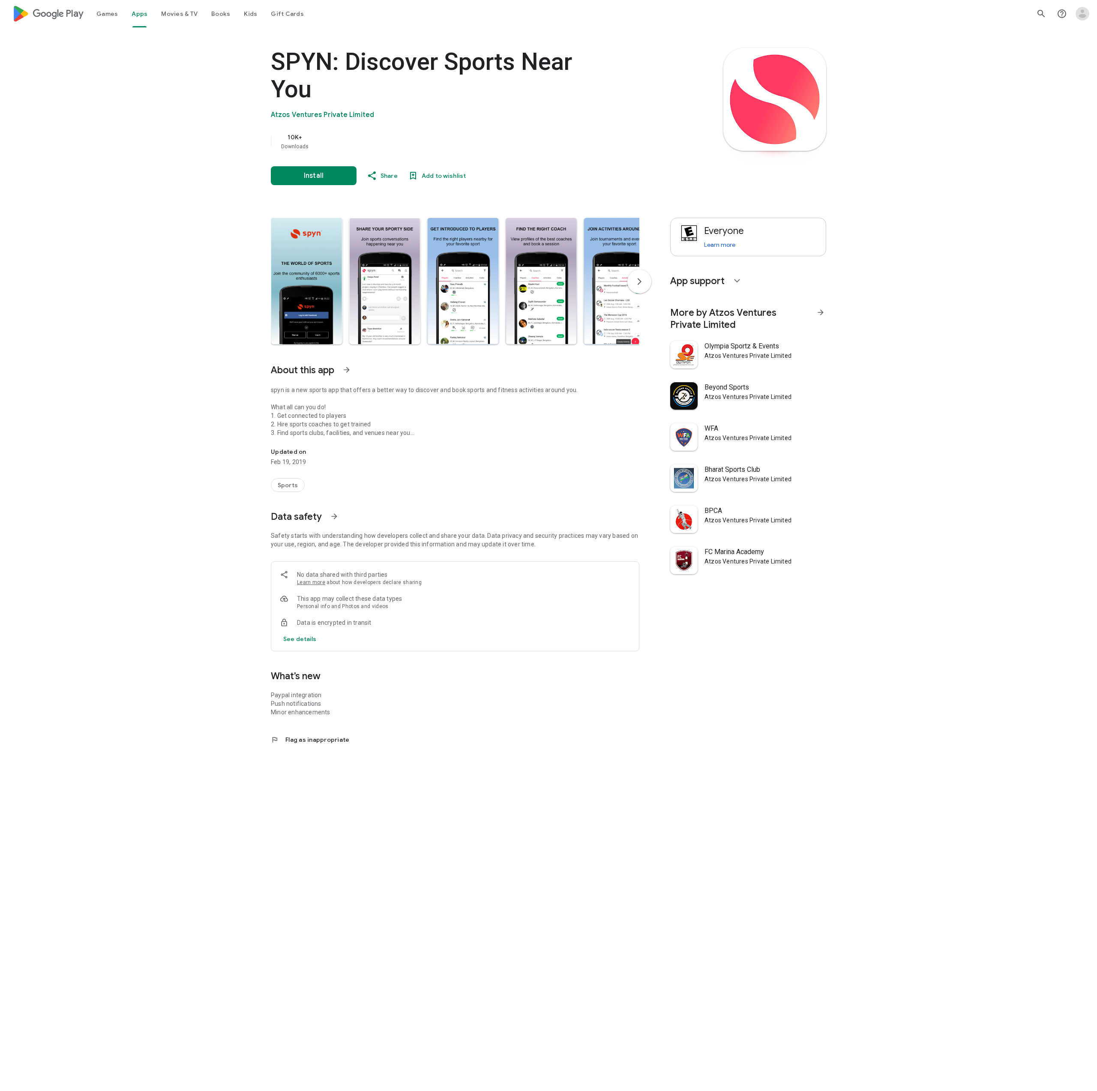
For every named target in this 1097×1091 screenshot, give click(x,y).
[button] (306, 281)
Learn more (311, 582)
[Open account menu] (1082, 13)
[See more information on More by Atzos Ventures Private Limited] (820, 312)
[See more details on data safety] (300, 639)
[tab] (107, 13)
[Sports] (288, 485)
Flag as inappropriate (310, 739)
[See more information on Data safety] (334, 516)
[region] (442, 141)
